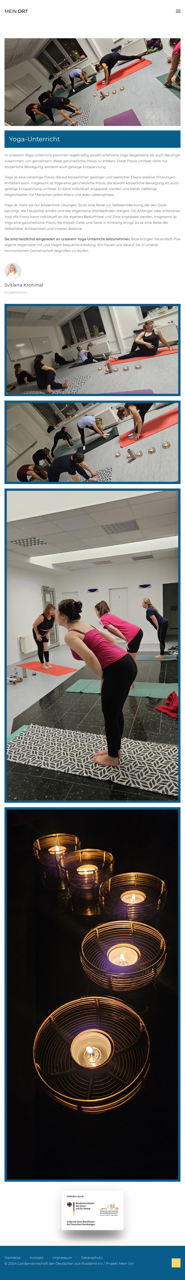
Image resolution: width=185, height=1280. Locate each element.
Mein (16, 11)
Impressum (62, 1257)
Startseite (13, 1257)
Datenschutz (92, 1257)
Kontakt (36, 1257)
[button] (178, 11)
